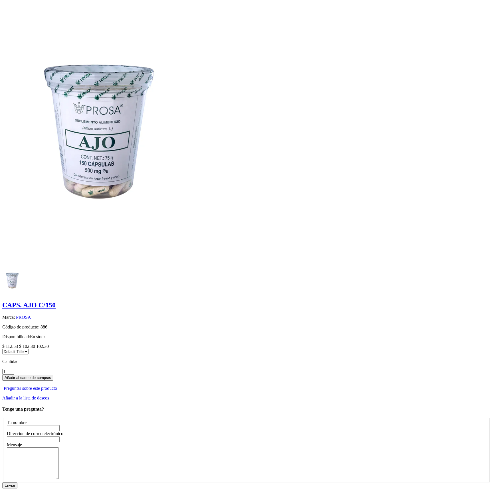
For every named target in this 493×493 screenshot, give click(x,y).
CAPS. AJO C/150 (29, 305)
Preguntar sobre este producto (30, 388)
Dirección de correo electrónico (35, 433)
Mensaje (14, 444)
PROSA (23, 317)
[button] (246, 383)
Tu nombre (17, 422)
